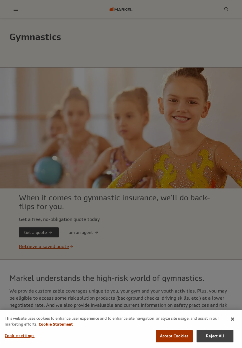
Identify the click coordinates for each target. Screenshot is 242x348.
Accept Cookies (174, 336)
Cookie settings (20, 336)
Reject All (215, 336)
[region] (121, 329)
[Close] (232, 319)
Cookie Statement (56, 324)
